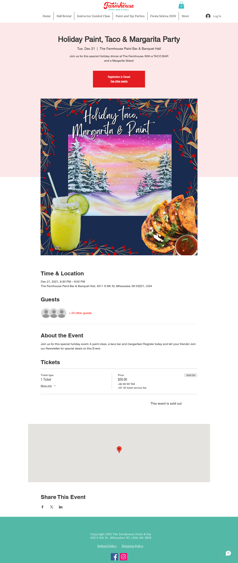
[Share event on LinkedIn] (60, 506)
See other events (119, 81)
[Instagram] (123, 556)
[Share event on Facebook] (42, 506)
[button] (181, 5)
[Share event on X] (51, 506)
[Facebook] (114, 556)
